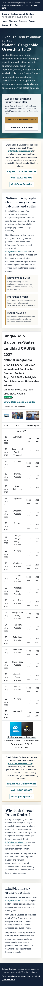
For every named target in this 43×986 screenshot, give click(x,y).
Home (4, 21)
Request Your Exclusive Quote (21, 171)
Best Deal (14, 25)
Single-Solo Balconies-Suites (19, 402)
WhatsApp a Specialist (21, 184)
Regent (32, 21)
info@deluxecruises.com (12, 5)
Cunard (5, 25)
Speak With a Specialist (21, 127)
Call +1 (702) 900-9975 (21, 178)
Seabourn (23, 21)
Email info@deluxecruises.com (21, 120)
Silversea (13, 21)
